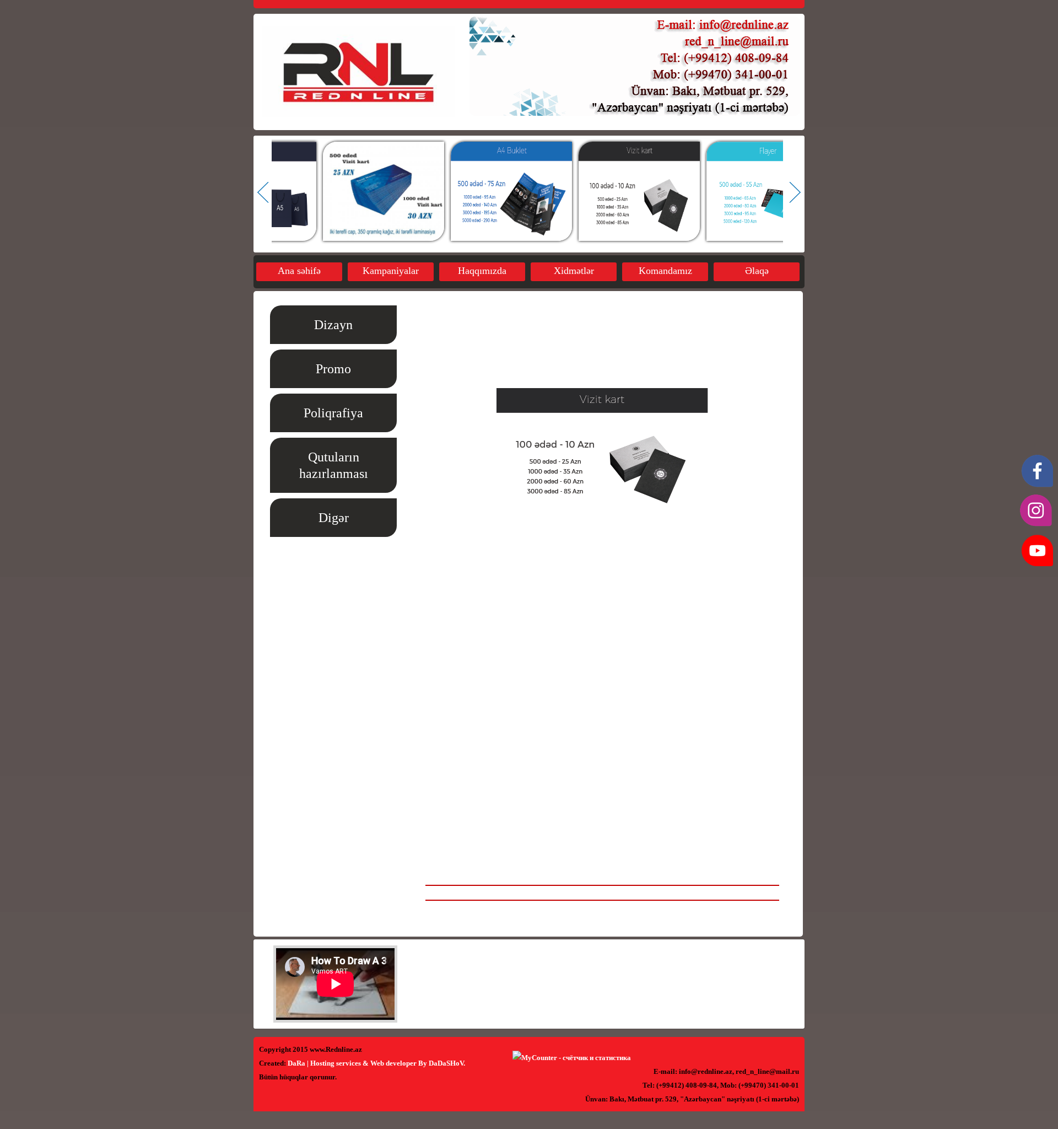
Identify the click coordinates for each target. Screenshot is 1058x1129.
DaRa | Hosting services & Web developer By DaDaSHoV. (376, 1063)
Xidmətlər (574, 270)
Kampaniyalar (391, 270)
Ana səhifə (299, 270)
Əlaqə (757, 270)
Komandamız (665, 270)
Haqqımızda (482, 270)
